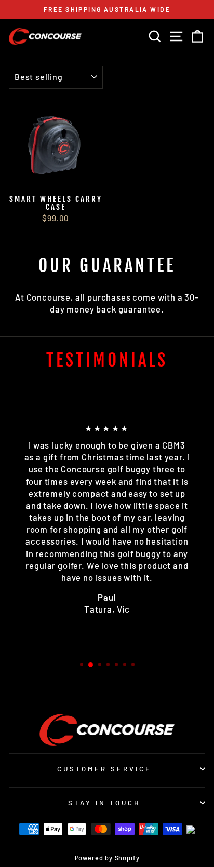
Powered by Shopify (107, 858)
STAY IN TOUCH (104, 802)
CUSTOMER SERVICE (104, 769)
